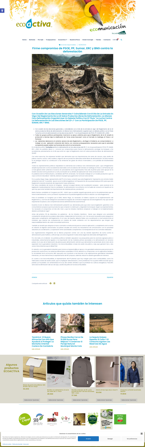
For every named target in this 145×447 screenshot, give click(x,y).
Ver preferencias (132, 439)
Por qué (40, 40)
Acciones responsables (68, 45)
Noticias (32, 40)
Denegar (110, 439)
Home (24, 40)
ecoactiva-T (62, 40)
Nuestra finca (75, 40)
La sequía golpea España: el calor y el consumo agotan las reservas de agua (99, 340)
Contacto (107, 40)
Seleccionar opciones (31, 400)
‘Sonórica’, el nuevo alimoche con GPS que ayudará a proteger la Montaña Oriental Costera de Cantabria (43, 341)
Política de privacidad (17, 444)
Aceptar (88, 439)
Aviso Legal (26, 444)
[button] (2, 10)
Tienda (98, 40)
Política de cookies (7, 444)
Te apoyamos (51, 40)
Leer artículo (36, 349)
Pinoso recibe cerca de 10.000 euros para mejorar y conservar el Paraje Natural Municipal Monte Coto (72, 341)
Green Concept (87, 40)
